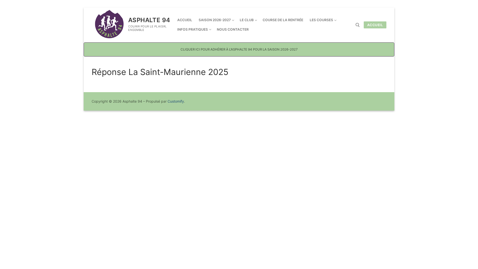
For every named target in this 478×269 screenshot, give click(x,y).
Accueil (375, 25)
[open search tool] (358, 25)
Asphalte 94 (149, 20)
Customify (176, 101)
